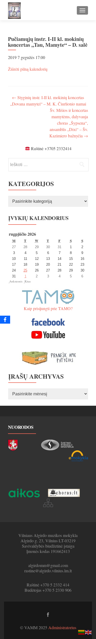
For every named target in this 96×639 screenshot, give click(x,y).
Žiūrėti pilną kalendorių (27, 69)
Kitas (28, 281)
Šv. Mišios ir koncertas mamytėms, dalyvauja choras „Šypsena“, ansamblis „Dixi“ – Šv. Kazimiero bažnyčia (68, 122)
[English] (88, 631)
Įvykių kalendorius (38, 218)
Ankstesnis (15, 281)
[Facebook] (5, 320)
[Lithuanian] (81, 631)
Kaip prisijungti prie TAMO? (48, 308)
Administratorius (62, 627)
